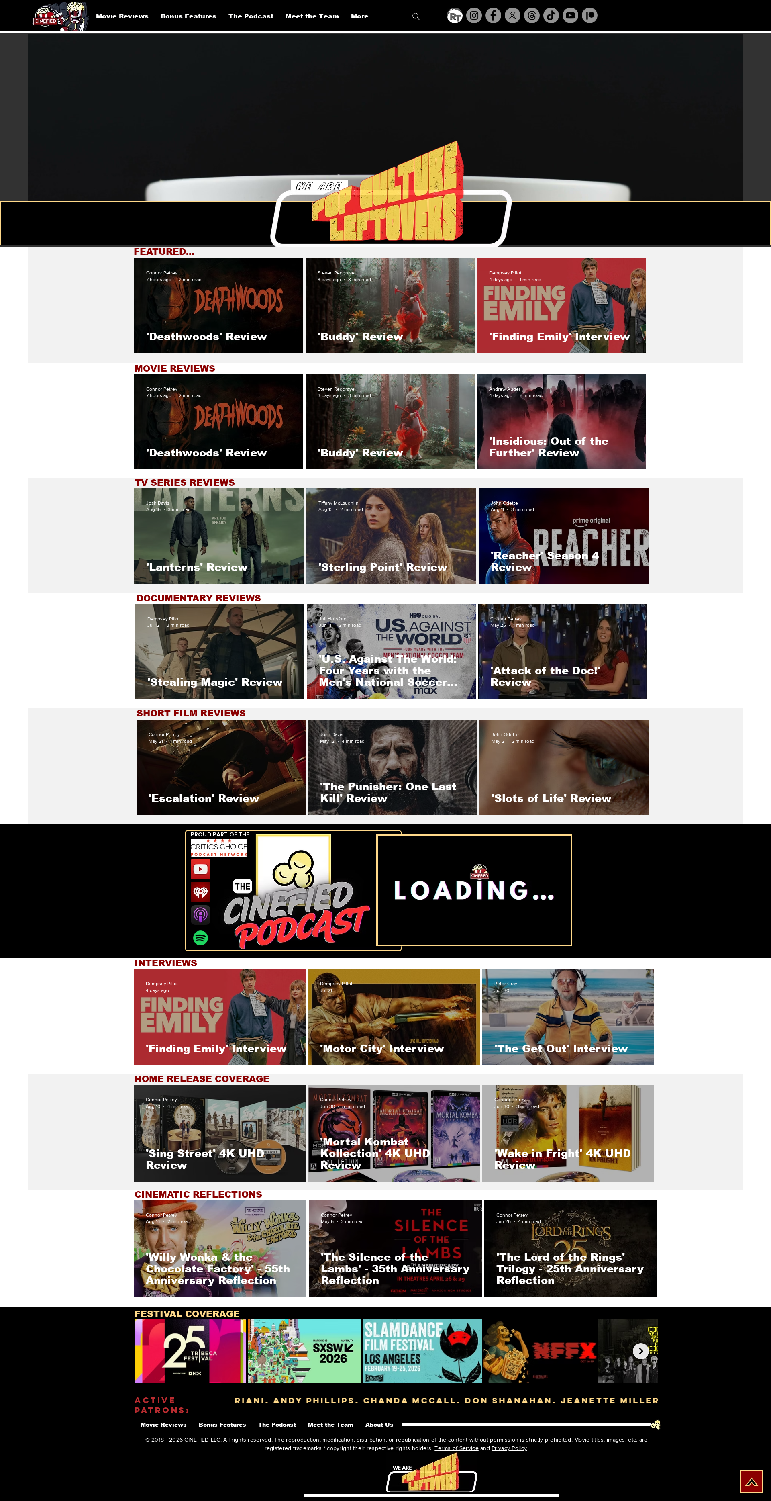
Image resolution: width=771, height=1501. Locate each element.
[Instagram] (474, 15)
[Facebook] (493, 15)
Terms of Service (456, 1448)
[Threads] (532, 15)
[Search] (415, 16)
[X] (512, 15)
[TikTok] (551, 15)
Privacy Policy (509, 1448)
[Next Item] (641, 1351)
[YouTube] (570, 15)
